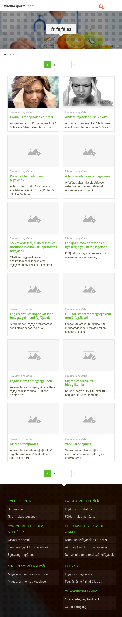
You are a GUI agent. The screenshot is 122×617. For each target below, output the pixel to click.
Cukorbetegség (75, 606)
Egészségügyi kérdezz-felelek (28, 547)
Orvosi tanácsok (19, 539)
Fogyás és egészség (78, 574)
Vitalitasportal (19, 5)
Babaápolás (16, 509)
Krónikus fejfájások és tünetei (86, 539)
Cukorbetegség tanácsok (82, 599)
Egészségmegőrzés (21, 554)
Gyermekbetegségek (22, 516)
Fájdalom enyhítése (79, 509)
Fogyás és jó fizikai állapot (83, 581)
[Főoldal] (5, 54)
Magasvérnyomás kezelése (27, 581)
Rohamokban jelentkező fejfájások (89, 554)
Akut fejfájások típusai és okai (86, 547)
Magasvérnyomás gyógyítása (28, 574)
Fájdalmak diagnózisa (80, 516)
